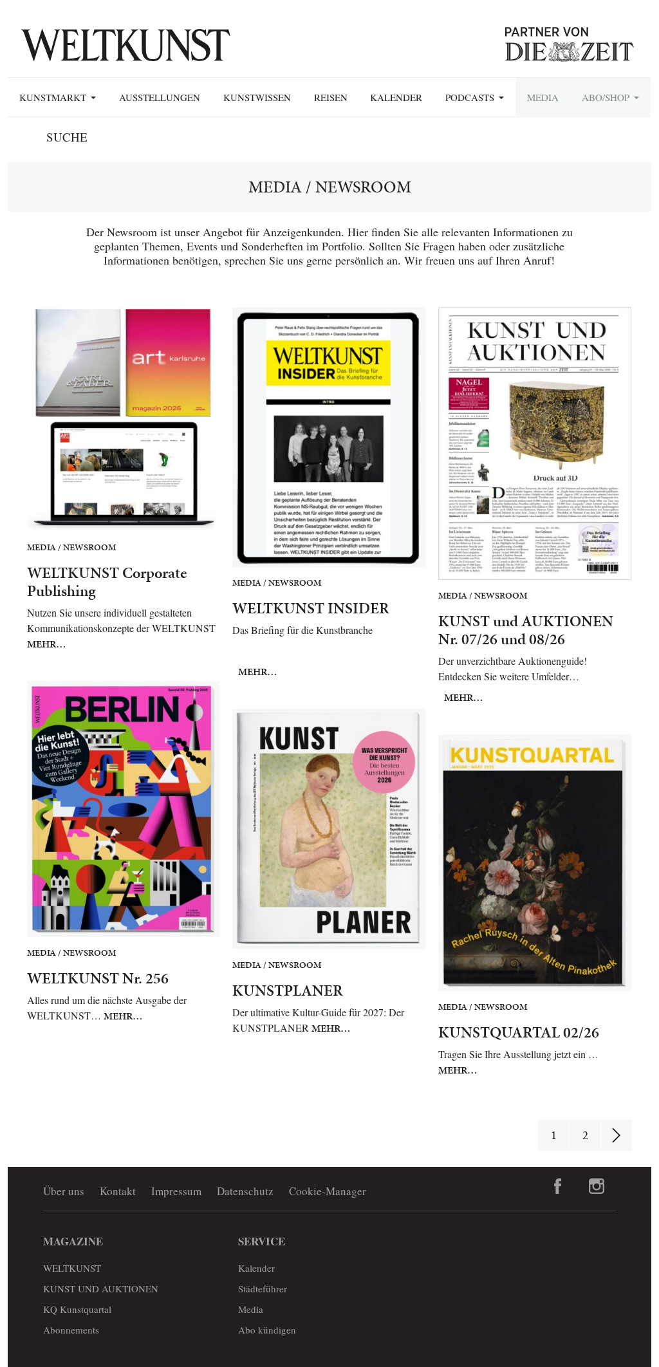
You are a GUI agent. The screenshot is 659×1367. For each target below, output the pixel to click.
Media (543, 97)
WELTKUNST (72, 1267)
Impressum (176, 1191)
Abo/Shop (607, 97)
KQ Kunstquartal (77, 1309)
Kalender (396, 97)
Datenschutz (245, 1191)
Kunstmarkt (54, 97)
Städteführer (262, 1288)
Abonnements (71, 1329)
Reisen (331, 97)
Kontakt (118, 1191)
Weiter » (616, 1135)
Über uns (63, 1191)
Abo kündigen (267, 1329)
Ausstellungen (159, 97)
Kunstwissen (257, 97)
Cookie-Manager (327, 1191)
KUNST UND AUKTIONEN (100, 1288)
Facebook (558, 1186)
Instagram (596, 1186)
